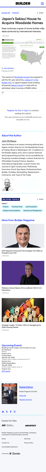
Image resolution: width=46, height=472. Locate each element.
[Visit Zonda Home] (11, 453)
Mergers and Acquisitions (11, 210)
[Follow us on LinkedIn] (3, 411)
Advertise (27, 439)
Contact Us (5, 443)
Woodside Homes (21, 77)
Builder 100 (6, 13)
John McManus (9, 68)
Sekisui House (17, 85)
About (4, 439)
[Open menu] (42, 3)
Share (41, 13)
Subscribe (22, 396)
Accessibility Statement (10, 447)
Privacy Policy (28, 443)
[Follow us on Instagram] (14, 411)
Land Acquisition (31, 207)
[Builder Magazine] (23, 3)
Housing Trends (17, 207)
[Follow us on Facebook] (10, 411)
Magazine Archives (25, 400)
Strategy (15, 13)
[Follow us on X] (7, 411)
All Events (6, 371)
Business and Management (33, 210)
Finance (5, 207)
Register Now (6, 353)
